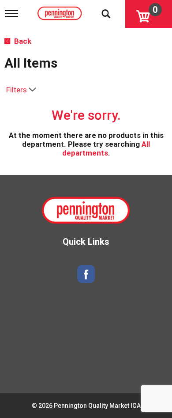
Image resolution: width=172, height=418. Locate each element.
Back (21, 41)
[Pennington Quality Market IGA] (61, 11)
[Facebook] (86, 274)
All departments (106, 148)
